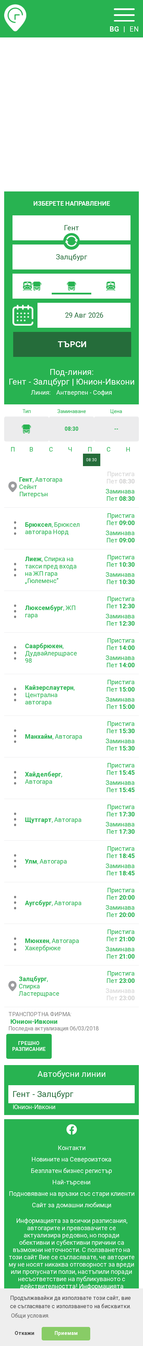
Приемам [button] (66, 1333)
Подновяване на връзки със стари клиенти (72, 1193)
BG (114, 29)
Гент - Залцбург (43, 1094)
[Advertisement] (71, 112)
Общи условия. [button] (30, 1315)
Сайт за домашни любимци (71, 1205)
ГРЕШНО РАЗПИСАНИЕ (29, 1046)
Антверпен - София (84, 392)
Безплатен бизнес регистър (71, 1170)
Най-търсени (71, 1182)
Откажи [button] (24, 1333)
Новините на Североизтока (71, 1159)
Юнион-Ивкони (34, 1022)
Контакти (72, 1147)
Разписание (15, 8)
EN (134, 29)
